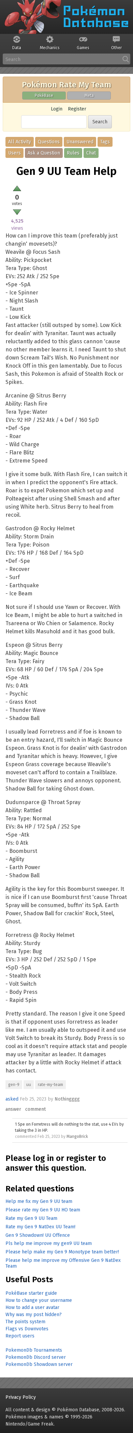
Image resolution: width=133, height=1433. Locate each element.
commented (25, 1136)
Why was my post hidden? (33, 1314)
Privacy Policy (20, 1397)
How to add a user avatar (32, 1307)
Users (14, 153)
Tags (105, 142)
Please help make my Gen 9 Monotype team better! (62, 1252)
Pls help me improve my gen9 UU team (48, 1243)
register (81, 1158)
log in (43, 1158)
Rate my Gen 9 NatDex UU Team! (40, 1227)
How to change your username (38, 1300)
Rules (73, 153)
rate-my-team (50, 1084)
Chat (91, 153)
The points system (25, 1322)
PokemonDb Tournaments (33, 1350)
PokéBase (44, 95)
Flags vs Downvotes (26, 1329)
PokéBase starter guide (31, 1293)
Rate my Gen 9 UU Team (31, 1218)
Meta (89, 95)
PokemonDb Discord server (35, 1357)
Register (77, 109)
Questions (49, 142)
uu (28, 1084)
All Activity (19, 142)
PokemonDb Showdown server (39, 1364)
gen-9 (13, 1084)
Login (56, 109)
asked (11, 1099)
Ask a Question (44, 153)
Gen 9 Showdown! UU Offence (37, 1235)
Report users (19, 1336)
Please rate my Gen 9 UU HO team (42, 1210)
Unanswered (79, 142)
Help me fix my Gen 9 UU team (38, 1201)
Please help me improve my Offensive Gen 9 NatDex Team (63, 1263)
